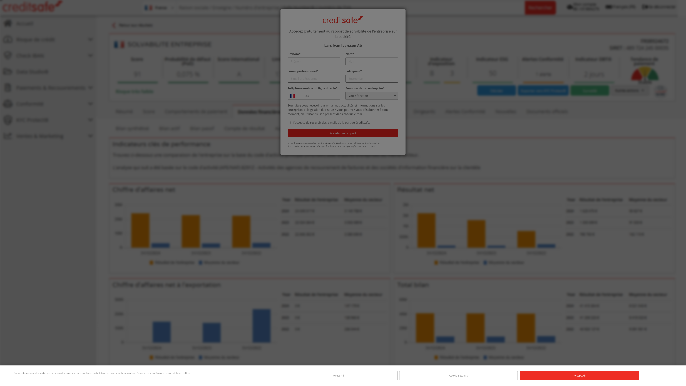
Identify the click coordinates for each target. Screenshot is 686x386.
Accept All (580, 375)
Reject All (338, 375)
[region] (343, 375)
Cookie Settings (458, 375)
